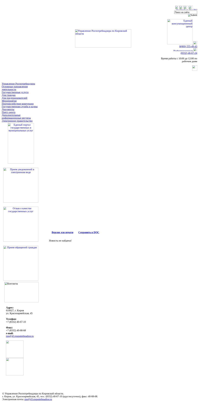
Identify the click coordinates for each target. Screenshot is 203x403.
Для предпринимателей (14, 98)
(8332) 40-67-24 (189, 53)
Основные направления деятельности (15, 88)
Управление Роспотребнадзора (18, 83)
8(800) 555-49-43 (188, 46)
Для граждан (9, 95)
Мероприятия (9, 100)
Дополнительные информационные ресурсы (16, 116)
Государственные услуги (15, 92)
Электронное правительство (17, 120)
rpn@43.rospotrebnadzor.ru (20, 336)
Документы (8, 109)
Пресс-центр (8, 112)
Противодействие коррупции (18, 103)
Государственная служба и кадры (20, 106)
